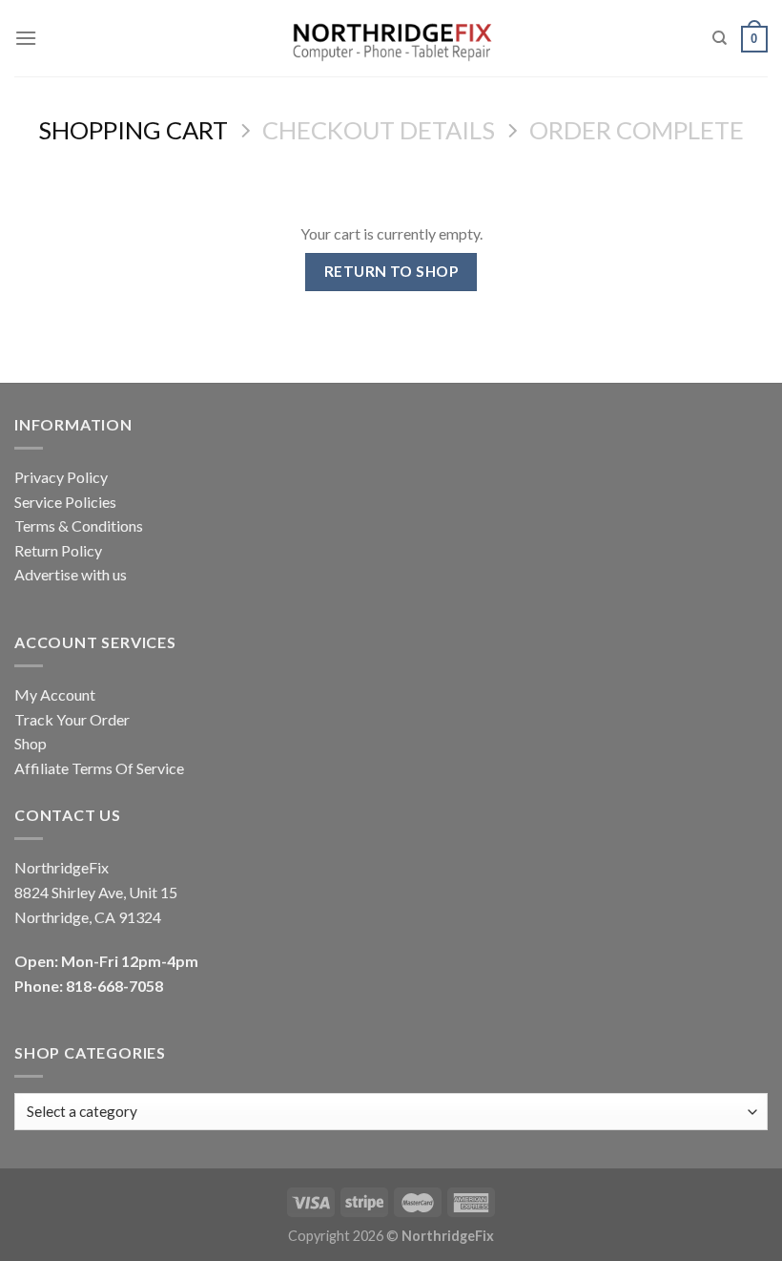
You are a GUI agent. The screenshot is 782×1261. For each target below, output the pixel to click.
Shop (30, 743)
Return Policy (58, 550)
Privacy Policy (61, 477)
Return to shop (391, 271)
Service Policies (65, 502)
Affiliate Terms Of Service (99, 768)
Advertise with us (70, 574)
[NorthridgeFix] (391, 38)
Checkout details (378, 130)
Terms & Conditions (78, 525)
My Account (54, 694)
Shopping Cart (133, 130)
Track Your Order (72, 719)
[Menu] (25, 37)
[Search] (719, 38)
